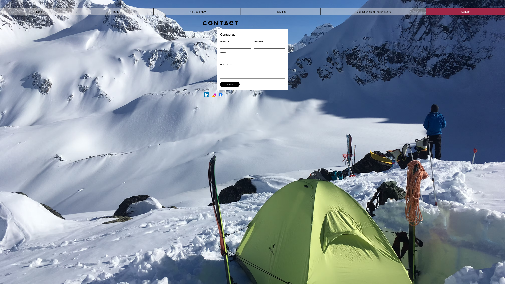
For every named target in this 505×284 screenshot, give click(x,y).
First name (225, 41)
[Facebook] (220, 94)
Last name (258, 41)
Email (223, 53)
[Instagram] (213, 94)
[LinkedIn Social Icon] (206, 94)
